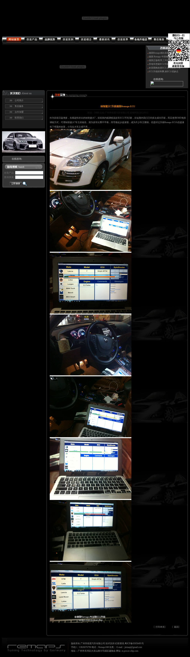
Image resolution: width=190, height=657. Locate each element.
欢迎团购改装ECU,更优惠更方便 (165, 67)
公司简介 (19, 100)
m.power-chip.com (130, 651)
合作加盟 (19, 112)
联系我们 (19, 117)
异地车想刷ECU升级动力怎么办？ (165, 64)
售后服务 (19, 106)
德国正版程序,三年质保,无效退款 (165, 60)
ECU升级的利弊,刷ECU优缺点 (163, 71)
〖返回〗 (176, 627)
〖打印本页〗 (160, 627)
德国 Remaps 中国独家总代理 (163, 56)
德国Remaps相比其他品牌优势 (163, 53)
